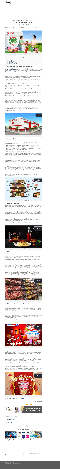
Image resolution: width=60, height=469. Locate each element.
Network (29, 2)
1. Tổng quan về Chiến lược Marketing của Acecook (14, 59)
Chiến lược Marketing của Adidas (34, 453)
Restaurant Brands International (11, 416)
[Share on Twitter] (22, 426)
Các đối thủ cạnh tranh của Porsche (12, 421)
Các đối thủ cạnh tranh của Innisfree (12, 422)
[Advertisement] (30, 11)
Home (18, 2)
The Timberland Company (10, 419)
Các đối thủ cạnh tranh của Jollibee (12, 417)
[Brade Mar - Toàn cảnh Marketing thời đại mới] (10, 2)
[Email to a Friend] (23, 426)
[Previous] (6, 436)
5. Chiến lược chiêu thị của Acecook (11, 63)
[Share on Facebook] (20, 426)
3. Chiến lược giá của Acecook (10, 61)
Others (38, 2)
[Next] (40, 436)
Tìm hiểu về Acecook (16, 110)
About (42, 2)
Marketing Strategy (19, 20)
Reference (34, 2)
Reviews (45, 2)
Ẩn (24, 57)
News (21, 2)
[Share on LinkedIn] (27, 426)
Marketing (24, 2)
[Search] (16, 2)
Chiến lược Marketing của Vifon (18, 398)
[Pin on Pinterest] (25, 426)
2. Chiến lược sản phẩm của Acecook (11, 60)
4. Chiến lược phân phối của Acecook (11, 62)
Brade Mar (27, 24)
